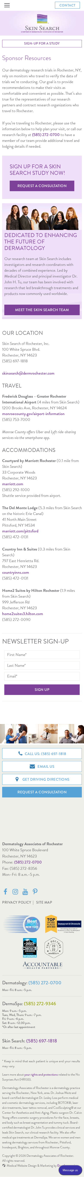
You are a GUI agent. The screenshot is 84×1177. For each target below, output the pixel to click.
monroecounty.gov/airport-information (33, 414)
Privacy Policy (16, 902)
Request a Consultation (42, 186)
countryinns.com (15, 572)
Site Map (44, 902)
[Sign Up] (42, 689)
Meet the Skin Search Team (42, 310)
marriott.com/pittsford (20, 531)
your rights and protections (41, 1074)
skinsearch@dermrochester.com (28, 373)
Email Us (45, 766)
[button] (7, 5)
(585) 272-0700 (28, 862)
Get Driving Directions (45, 779)
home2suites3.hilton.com (22, 614)
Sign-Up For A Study (42, 43)
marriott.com (12, 484)
